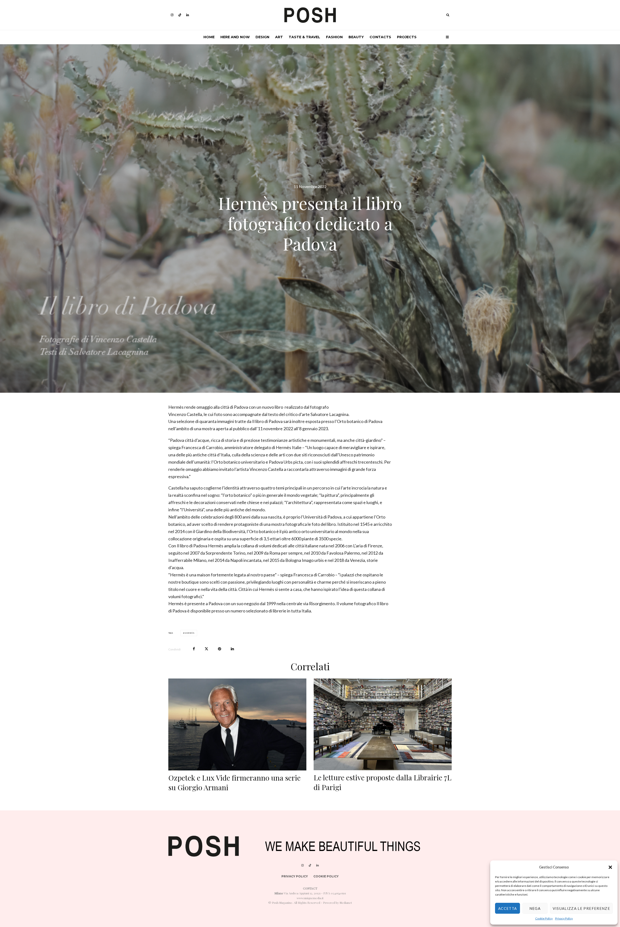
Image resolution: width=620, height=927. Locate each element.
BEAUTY (356, 37)
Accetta (507, 908)
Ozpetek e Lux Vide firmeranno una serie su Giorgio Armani (234, 782)
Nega (535, 908)
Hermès (189, 633)
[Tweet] (206, 649)
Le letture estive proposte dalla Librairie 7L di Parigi (382, 782)
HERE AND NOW (235, 37)
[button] (610, 867)
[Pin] (219, 649)
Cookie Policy (544, 918)
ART (279, 37)
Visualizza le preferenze (581, 908)
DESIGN (262, 37)
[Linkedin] (187, 14)
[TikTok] (180, 14)
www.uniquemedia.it (310, 898)
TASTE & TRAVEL (304, 37)
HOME (209, 37)
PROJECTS (407, 37)
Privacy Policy (564, 918)
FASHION (334, 37)
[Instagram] (172, 14)
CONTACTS (380, 37)
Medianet (346, 902)
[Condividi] (194, 649)
